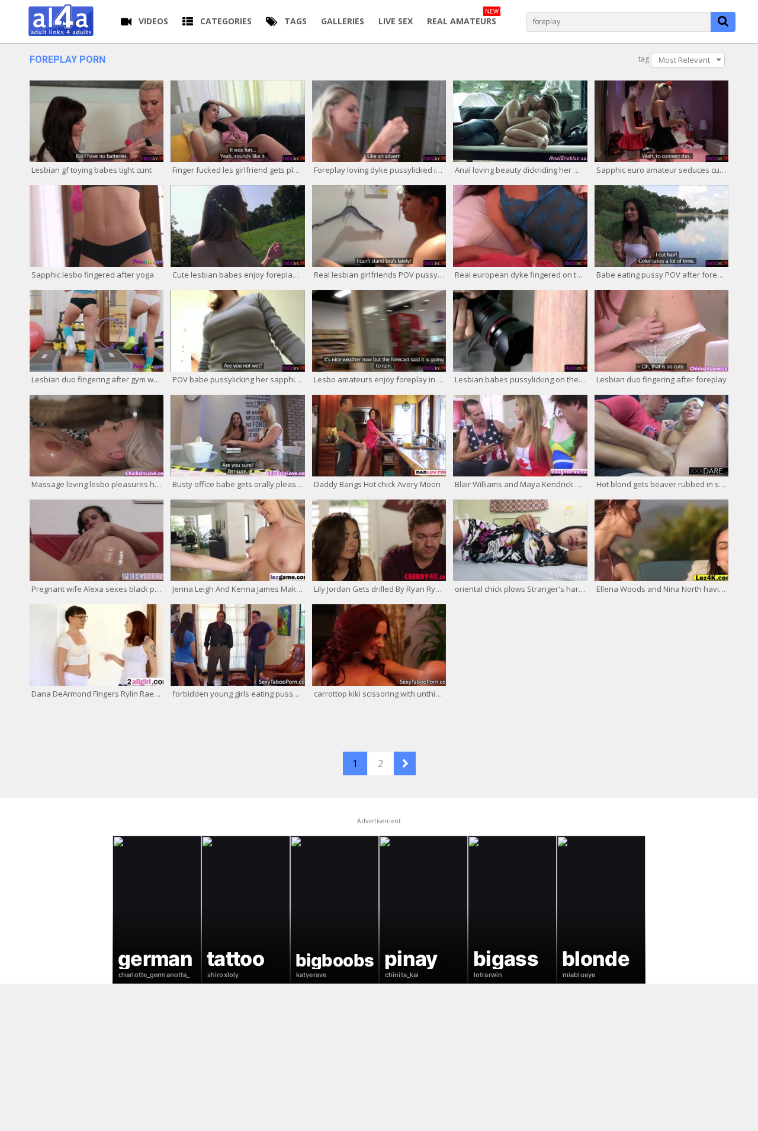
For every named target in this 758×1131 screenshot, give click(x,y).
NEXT (405, 763)
